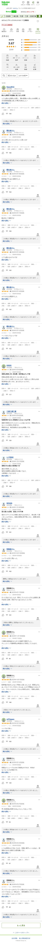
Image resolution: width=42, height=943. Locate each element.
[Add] (37, 21)
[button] (12, 88)
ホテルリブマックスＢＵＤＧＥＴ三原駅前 (15, 20)
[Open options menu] (39, 87)
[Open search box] (4, 75)
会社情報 (14, 938)
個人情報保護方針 (24, 938)
